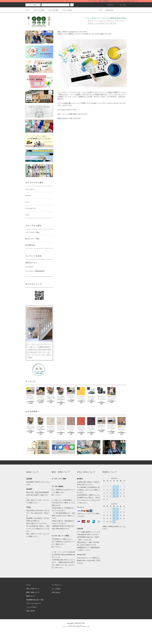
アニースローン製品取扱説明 (34, 271)
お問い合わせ (109, 10)
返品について (30, 596)
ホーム (28, 10)
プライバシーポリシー (33, 603)
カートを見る (56, 588)
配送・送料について (32, 592)
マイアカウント (57, 585)
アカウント (110, 5)
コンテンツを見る (67, 10)
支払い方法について (32, 588)
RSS (27, 611)
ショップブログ (31, 607)
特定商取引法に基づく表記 (35, 600)
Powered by (65, 626)
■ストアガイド (56, 495)
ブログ (100, 10)
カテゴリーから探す (39, 10)
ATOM (33, 611)
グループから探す (53, 10)
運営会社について (31, 262)
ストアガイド (29, 267)
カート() (123, 5)
